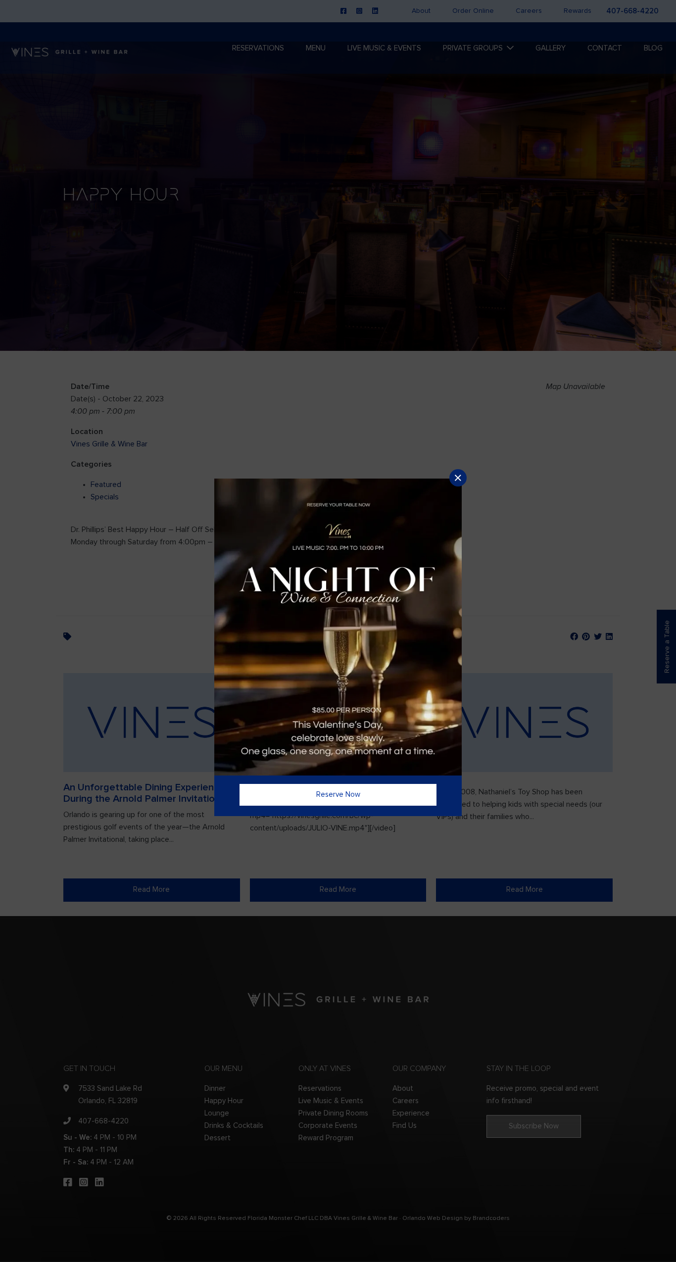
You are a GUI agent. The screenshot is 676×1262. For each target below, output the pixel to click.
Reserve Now (338, 794)
